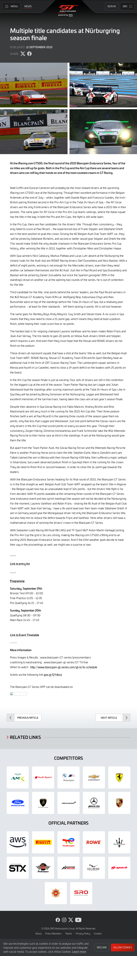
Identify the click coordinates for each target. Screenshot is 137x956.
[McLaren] (68, 803)
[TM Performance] (43, 868)
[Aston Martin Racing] (18, 777)
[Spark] (119, 868)
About (38, 933)
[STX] (18, 868)
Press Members (53, 933)
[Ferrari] (119, 777)
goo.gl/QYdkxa (53, 674)
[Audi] (43, 777)
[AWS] (18, 842)
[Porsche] (119, 803)
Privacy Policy (83, 933)
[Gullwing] (94, 868)
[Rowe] (94, 842)
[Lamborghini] (43, 803)
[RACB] (56, 893)
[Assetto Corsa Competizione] (68, 868)
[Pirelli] (43, 842)
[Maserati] (119, 842)
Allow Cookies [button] (123, 947)
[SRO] (81, 893)
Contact (98, 933)
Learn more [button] (79, 951)
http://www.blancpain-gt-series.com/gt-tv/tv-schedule (63, 667)
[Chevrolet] (94, 777)
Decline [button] (102, 947)
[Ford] (18, 803)
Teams (68, 933)
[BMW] (68, 777)
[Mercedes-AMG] (94, 803)
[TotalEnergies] (68, 842)
